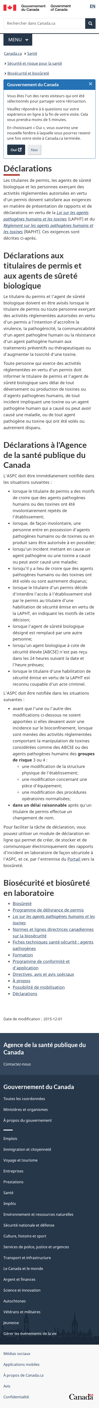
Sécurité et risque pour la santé (34, 63)
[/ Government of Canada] (37, 7)
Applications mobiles (21, 1364)
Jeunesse (11, 1322)
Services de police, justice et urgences (36, 1246)
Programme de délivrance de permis (48, 910)
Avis (6, 1386)
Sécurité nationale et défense (28, 1225)
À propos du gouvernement (27, 1120)
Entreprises (13, 1171)
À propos (21, 980)
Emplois (10, 1138)
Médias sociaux (16, 1353)
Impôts (9, 1203)
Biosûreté (22, 903)
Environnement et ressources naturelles (38, 1214)
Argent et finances (19, 1279)
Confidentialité (16, 1396)
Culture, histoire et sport (24, 1236)
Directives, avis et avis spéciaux (43, 974)
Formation (23, 955)
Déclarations (25, 993)
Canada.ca (13, 53)
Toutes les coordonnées (24, 1098)
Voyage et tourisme (20, 1160)
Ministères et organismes (25, 1109)
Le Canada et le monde (23, 1268)
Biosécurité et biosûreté (28, 73)
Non (36, 151)
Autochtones (14, 1301)
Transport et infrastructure (27, 1257)
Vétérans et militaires (22, 1311)
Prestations (13, 1181)
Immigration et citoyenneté (27, 1149)
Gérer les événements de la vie (30, 1333)
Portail (74, 859)
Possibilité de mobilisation (39, 987)
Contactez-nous (17, 1064)
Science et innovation (22, 1290)
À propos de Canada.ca (23, 1375)
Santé (32, 53)
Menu (20, 39)
